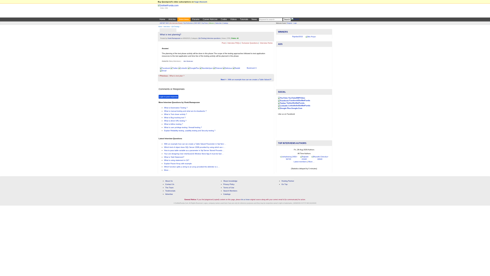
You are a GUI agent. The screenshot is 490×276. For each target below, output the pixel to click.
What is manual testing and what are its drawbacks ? (185, 111)
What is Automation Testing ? (176, 108)
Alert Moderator (188, 61)
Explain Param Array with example (178, 164)
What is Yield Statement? (174, 157)
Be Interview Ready (176, 23)
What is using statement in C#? (177, 160)
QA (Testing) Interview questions (209, 38)
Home (162, 19)
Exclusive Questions (249, 43)
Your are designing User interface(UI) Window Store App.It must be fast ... (194, 154)
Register (289, 23)
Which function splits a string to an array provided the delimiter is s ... (192, 167)
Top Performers (188, 23)
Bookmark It (251, 68)
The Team (169, 188)
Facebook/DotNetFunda (299, 100)
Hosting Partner (287, 181)
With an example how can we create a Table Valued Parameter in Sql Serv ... (195, 144)
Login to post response (168, 97)
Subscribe (218, 23)
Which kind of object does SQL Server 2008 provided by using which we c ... (195, 147)
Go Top (284, 184)
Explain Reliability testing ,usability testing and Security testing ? (190, 131)
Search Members (230, 191)
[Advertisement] (304, 67)
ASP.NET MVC (164, 23)
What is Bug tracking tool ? (175, 118)
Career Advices (210, 19)
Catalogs (225, 23)
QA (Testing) (175, 26)
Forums (195, 19)
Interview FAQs (233, 43)
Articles (172, 19)
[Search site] (295, 19)
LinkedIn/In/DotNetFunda (299, 106)
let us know (245, 199)
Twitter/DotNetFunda (295, 103)
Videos (233, 19)
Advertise (169, 194)
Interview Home (266, 43)
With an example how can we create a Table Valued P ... (247, 79)
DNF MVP (197, 23)
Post (223, 43)
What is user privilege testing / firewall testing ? (183, 127)
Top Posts (205, 23)
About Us (169, 181)
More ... (167, 170)
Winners (211, 23)
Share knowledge (230, 181)
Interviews (184, 19)
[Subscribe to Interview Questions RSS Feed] (271, 30)
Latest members (300, 162)
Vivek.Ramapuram (174, 38)
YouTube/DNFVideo (296, 98)
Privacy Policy (228, 184)
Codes (224, 19)
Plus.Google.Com (294, 108)
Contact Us (169, 184)
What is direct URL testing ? (175, 121)
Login (295, 23)
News (254, 19)
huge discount (200, 2)
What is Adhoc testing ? (173, 124)
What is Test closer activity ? (175, 114)
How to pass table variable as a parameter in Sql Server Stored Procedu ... (194, 150)
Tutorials (244, 19)
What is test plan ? (171, 76)
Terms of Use (228, 188)
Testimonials (170, 191)
